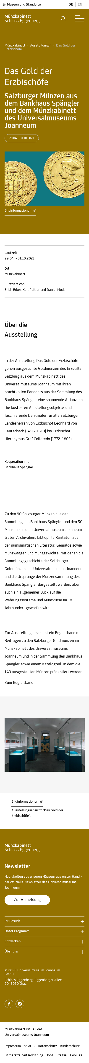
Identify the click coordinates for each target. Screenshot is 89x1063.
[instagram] (20, 1003)
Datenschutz (47, 1046)
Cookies (76, 1055)
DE (71, 4)
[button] (63, 18)
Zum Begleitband (19, 683)
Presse (62, 1055)
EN (80, 4)
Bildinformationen (18, 211)
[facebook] (9, 1003)
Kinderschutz (70, 1046)
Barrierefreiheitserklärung (24, 1055)
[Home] (22, 18)
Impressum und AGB (19, 1046)
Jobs (50, 1055)
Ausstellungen (40, 45)
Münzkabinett (15, 45)
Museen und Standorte (24, 4)
